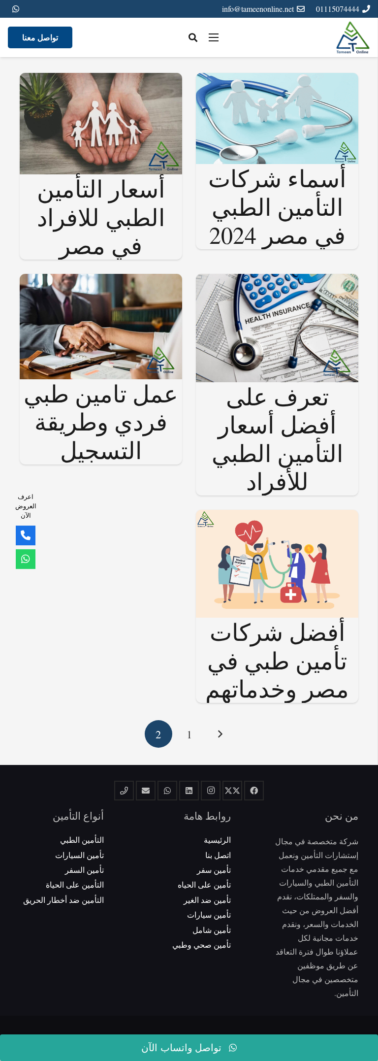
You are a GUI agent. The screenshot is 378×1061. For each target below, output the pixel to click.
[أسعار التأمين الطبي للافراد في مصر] (101, 79)
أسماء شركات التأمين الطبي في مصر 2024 (277, 206)
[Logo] (353, 37)
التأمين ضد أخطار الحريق (63, 900)
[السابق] (219, 734)
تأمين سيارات (209, 914)
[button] (193, 38)
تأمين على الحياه (204, 884)
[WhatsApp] (16, 9)
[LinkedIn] (189, 790)
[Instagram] (210, 790)
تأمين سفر (214, 869)
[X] (232, 790)
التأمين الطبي (82, 839)
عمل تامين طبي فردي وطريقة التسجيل (101, 421)
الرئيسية (217, 839)
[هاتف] (124, 790)
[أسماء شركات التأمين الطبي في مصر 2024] (277, 79)
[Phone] (25, 535)
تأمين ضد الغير (207, 900)
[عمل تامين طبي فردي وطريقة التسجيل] (101, 280)
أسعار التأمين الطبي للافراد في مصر (101, 216)
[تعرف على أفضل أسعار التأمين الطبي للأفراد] (277, 280)
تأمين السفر (84, 869)
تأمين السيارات (79, 855)
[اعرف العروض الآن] (25, 559)
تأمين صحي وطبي (201, 944)
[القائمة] (213, 37)
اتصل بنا (218, 855)
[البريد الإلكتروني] (146, 790)
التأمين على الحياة (75, 884)
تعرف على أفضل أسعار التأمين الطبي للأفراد (277, 438)
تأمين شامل (211, 930)
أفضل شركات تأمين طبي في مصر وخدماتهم (277, 660)
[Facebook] (254, 790)
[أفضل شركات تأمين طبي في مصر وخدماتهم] (277, 516)
